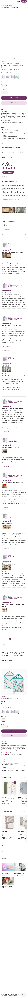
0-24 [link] (4, 85)
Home (2, 3)
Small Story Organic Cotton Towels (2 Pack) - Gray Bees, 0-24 (15, 245)
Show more (3, 772)
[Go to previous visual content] (12, 217)
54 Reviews (13, 65)
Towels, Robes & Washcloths (6, 5)
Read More (18, 273)
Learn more (21, 152)
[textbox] (14, 150)
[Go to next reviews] (20, 639)
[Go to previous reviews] (7, 639)
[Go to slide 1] (13, 58)
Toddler (6, 3)
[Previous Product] (21, 777)
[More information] (24, 704)
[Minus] (2, 726)
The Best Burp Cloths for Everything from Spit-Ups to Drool (19, 654)
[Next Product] (24, 777)
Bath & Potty (21, 3)
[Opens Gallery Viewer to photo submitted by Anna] (5, 210)
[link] (3, 77)
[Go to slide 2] (14, 58)
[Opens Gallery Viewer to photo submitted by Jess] (19, 210)
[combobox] (14, 225)
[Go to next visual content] (15, 217)
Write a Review (19, 65)
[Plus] (7, 726)
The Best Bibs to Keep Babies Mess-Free (7, 661)
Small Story (3, 61)
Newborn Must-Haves (13, 3)
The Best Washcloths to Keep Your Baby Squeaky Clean (7, 654)
